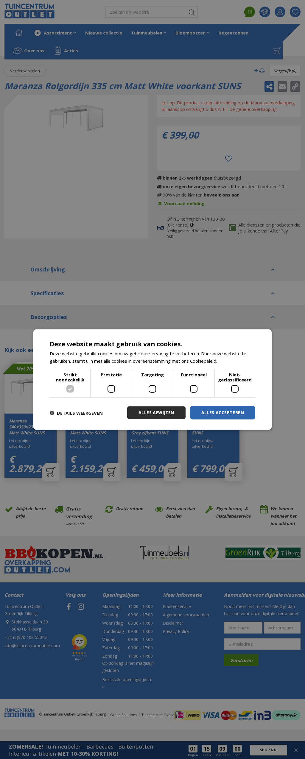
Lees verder (231, 361)
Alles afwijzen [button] (156, 412)
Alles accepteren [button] (222, 412)
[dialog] (152, 379)
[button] (76, 412)
